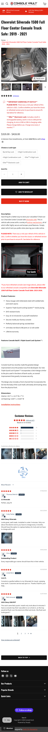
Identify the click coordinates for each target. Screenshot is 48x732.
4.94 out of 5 (30, 420)
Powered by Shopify (24, 722)
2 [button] (21, 633)
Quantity (4, 169)
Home (3, 40)
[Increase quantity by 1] (21, 174)
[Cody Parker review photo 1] (6, 538)
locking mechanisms (34, 222)
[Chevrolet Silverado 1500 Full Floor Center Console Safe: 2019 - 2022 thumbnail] (6, 87)
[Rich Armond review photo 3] (31, 621)
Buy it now (24, 201)
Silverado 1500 (31, 219)
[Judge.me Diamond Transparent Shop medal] (23, 471)
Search (24, 718)
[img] (6, 491)
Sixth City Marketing (30, 729)
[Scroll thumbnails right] (45, 87)
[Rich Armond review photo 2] (19, 621)
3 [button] (25, 633)
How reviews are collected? (10, 640)
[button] (14, 428)
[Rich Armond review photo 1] (6, 621)
